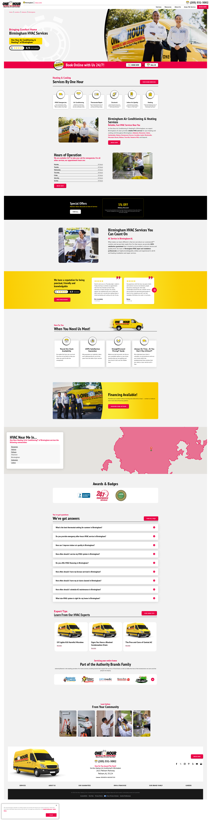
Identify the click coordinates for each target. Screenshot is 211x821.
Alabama (24, 12)
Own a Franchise (120, 785)
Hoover (131, 135)
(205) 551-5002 (199, 2)
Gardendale (111, 135)
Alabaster (136, 133)
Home (11, 12)
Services (158, 7)
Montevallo (148, 135)
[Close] (56, 805)
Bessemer (142, 133)
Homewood (124, 135)
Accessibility (83, 796)
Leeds (142, 135)
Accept (51, 815)
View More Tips (149, 613)
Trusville (127, 137)
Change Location (38, 2)
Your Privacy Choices (113, 796)
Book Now (203, 7)
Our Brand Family (156, 785)
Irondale (137, 135)
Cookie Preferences (47, 809)
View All (75, 212)
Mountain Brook (113, 137)
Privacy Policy (99, 796)
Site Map (91, 796)
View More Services (149, 82)
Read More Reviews (62, 299)
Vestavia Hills (134, 137)
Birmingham (31, 12)
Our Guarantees (85, 785)
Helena (118, 135)
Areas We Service (190, 7)
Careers (189, 785)
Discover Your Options (118, 406)
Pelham (121, 137)
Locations (17, 12)
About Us (178, 7)
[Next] (154, 290)
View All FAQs (151, 518)
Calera (148, 133)
